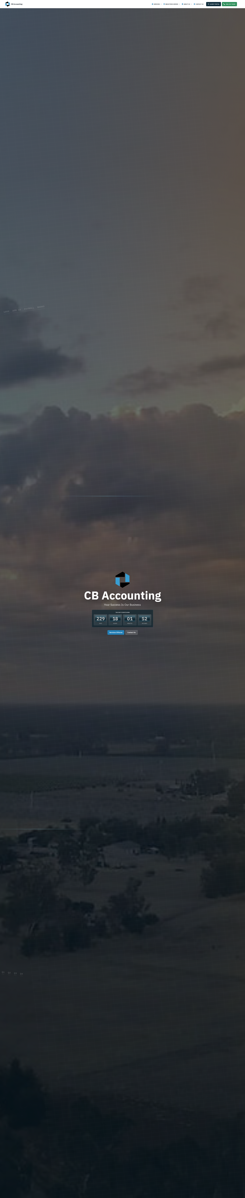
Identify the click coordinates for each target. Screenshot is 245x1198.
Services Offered (115, 632)
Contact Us (131, 632)
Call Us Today (230, 4)
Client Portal (214, 4)
